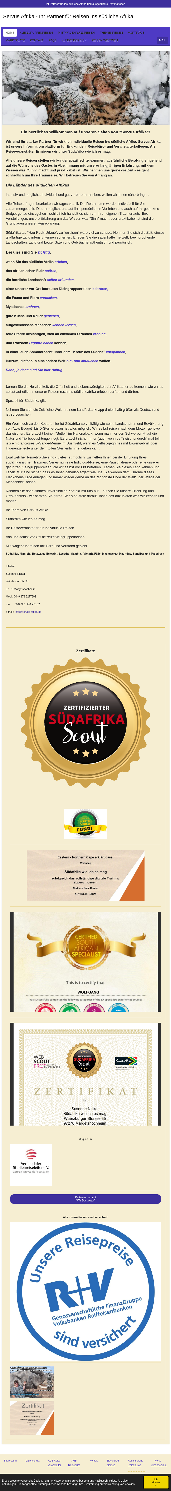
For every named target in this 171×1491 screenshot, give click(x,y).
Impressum (10, 1460)
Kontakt (94, 1460)
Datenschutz (32, 1460)
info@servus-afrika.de (28, 611)
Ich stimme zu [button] (156, 1482)
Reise (158, 1460)
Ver (153, 1465)
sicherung (161, 1465)
